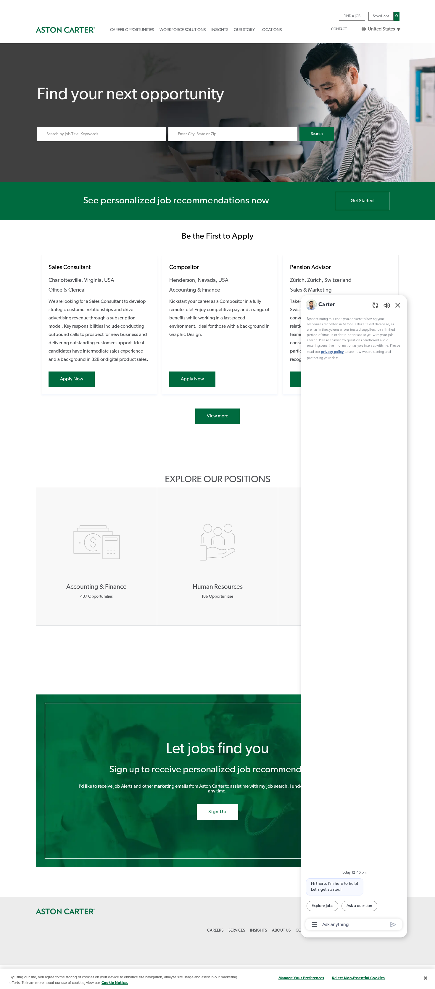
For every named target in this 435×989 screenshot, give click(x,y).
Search (317, 134)
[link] (65, 30)
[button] (380, 29)
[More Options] (314, 924)
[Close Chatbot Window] (398, 305)
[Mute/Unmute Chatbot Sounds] (386, 305)
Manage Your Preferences (301, 978)
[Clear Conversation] (375, 305)
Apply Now (77, 379)
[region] (354, 615)
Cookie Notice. (115, 983)
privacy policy (332, 352)
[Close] (425, 978)
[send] (393, 924)
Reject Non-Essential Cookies (358, 978)
